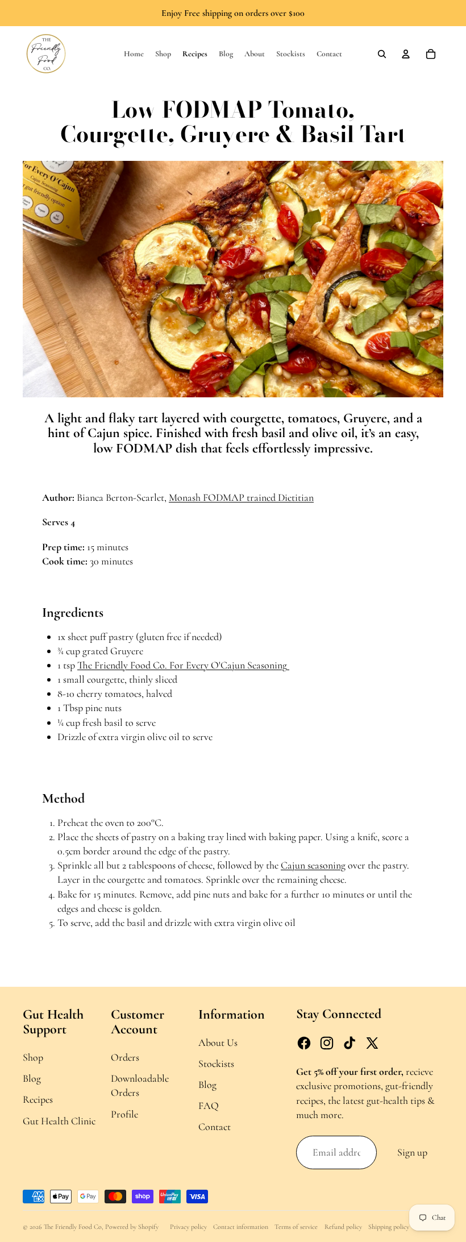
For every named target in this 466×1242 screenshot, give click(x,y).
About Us (218, 1042)
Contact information (240, 1227)
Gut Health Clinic (59, 1121)
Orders (125, 1057)
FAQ (208, 1105)
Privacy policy (188, 1227)
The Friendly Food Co (73, 1227)
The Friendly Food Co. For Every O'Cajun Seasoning (183, 665)
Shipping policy (388, 1227)
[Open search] (381, 54)
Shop (33, 1057)
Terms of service (296, 1227)
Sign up (412, 1152)
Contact (214, 1126)
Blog (32, 1078)
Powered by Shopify (132, 1227)
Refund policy (343, 1227)
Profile (124, 1114)
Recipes (38, 1099)
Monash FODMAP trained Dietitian (241, 497)
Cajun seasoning (313, 865)
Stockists (216, 1063)
